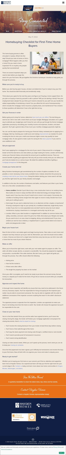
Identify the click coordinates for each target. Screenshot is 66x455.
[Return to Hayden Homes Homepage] (6, 2)
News (18, 31)
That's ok (61, 452)
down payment (47, 139)
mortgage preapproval (9, 162)
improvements (44, 134)
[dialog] (33, 450)
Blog (7, 31)
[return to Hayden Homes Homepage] (23, 407)
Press (56, 31)
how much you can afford (40, 117)
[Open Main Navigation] (63, 2)
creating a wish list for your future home (15, 176)
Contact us (18, 366)
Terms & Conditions (6, 449)
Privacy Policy (57, 447)
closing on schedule (17, 345)
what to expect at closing (27, 321)
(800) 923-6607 (33, 441)
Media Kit (36, 31)
